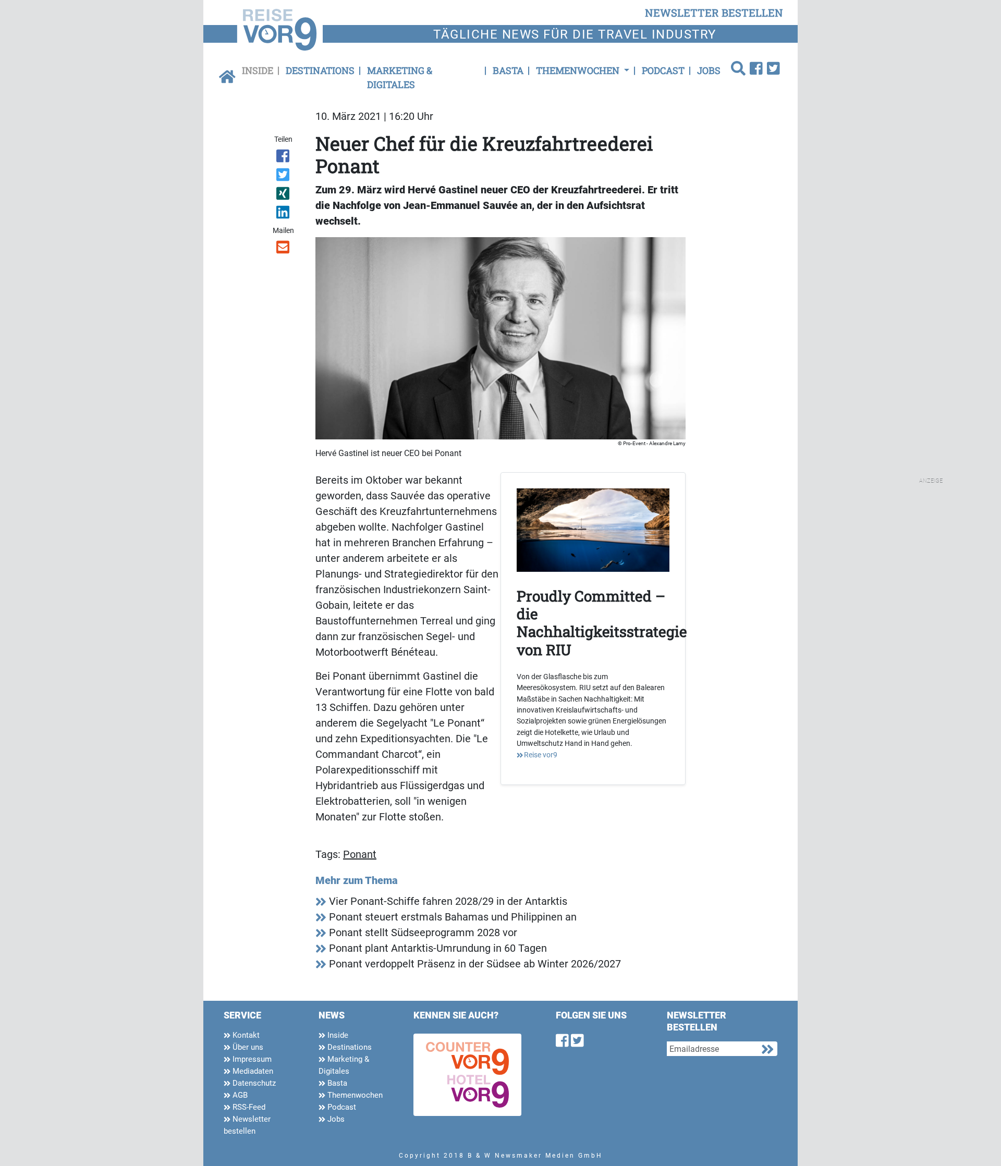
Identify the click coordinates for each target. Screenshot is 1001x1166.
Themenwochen (354, 1095)
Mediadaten (251, 1071)
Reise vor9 (540, 755)
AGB (239, 1095)
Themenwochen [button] (578, 70)
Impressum (251, 1059)
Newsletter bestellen (247, 1125)
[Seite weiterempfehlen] (283, 249)
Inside (257, 70)
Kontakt (245, 1035)
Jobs (709, 70)
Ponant (359, 854)
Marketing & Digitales (399, 77)
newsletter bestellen (714, 12)
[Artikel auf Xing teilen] (283, 195)
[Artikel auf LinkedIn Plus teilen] (283, 214)
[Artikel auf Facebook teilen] (283, 158)
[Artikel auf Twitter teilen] (283, 176)
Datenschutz (253, 1083)
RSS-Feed (247, 1107)
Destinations (320, 70)
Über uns (246, 1047)
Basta (508, 70)
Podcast (663, 70)
